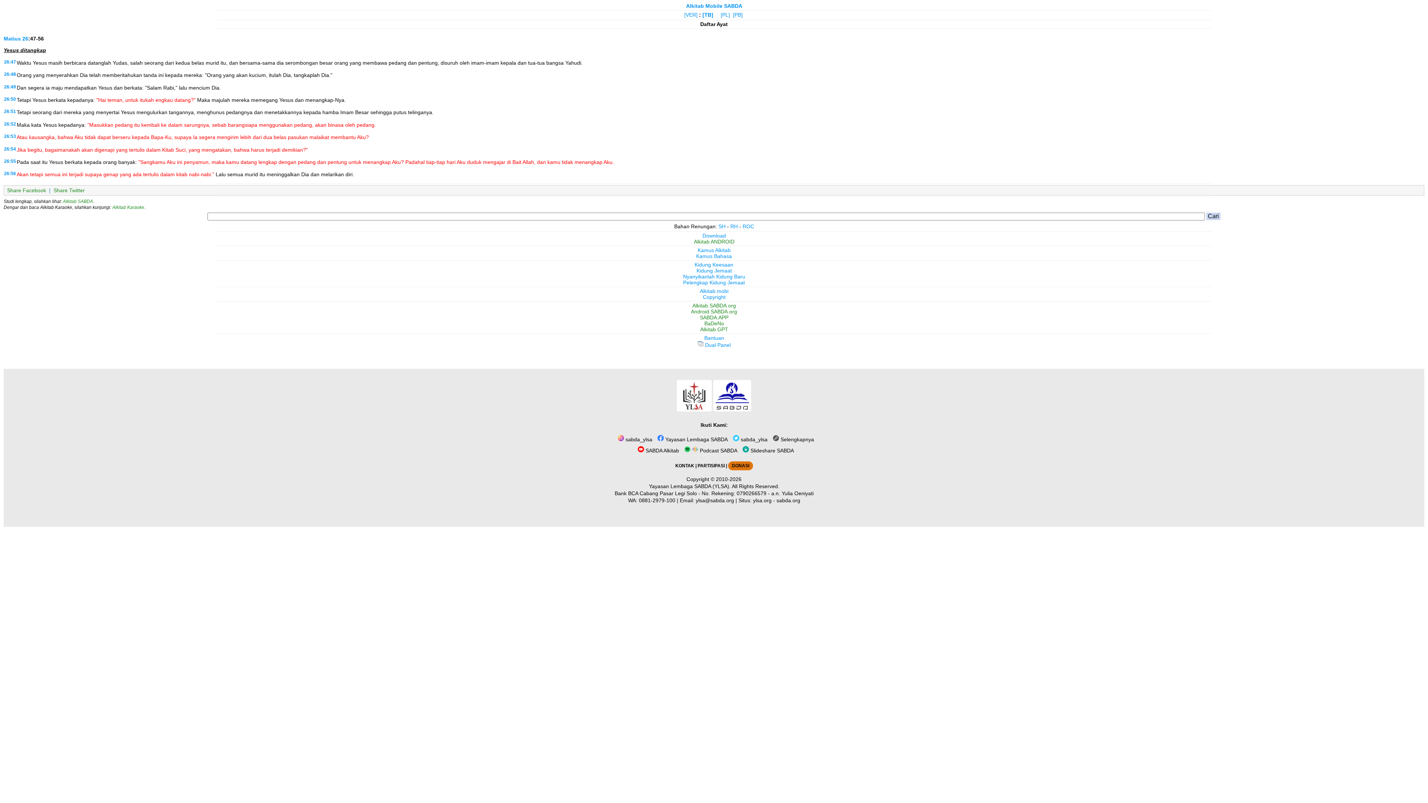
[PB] (738, 15)
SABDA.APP (714, 317)
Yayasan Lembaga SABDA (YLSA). (690, 486)
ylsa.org (762, 500)
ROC (748, 226)
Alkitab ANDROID (714, 242)
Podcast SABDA (717, 451)
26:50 (10, 99)
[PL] (725, 15)
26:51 (10, 111)
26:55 (10, 161)
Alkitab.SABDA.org (714, 306)
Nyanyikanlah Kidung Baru (714, 277)
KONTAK (684, 465)
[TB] (707, 15)
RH (734, 226)
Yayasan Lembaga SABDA (696, 439)
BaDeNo (714, 323)
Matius (12, 39)
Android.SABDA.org (714, 312)
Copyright (714, 297)
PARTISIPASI (711, 465)
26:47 (10, 62)
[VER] (691, 15)
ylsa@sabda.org (715, 500)
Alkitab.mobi (714, 291)
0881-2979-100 (657, 500)
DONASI (740, 465)
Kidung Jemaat (714, 271)
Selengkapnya (796, 439)
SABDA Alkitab (661, 451)
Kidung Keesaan (714, 265)
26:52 (10, 124)
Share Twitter (69, 190)
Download (714, 236)
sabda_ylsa (638, 439)
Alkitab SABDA (78, 201)
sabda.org (788, 500)
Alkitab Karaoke (128, 207)
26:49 (10, 87)
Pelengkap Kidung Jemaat (714, 283)
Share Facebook (26, 190)
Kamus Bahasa (714, 256)
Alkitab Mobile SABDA (714, 6)
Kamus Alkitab (714, 250)
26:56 (10, 173)
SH (722, 226)
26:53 (10, 136)
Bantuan (714, 338)
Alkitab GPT (714, 329)
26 (25, 39)
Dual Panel (717, 345)
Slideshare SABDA (771, 451)
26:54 (10, 149)
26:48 (10, 74)
